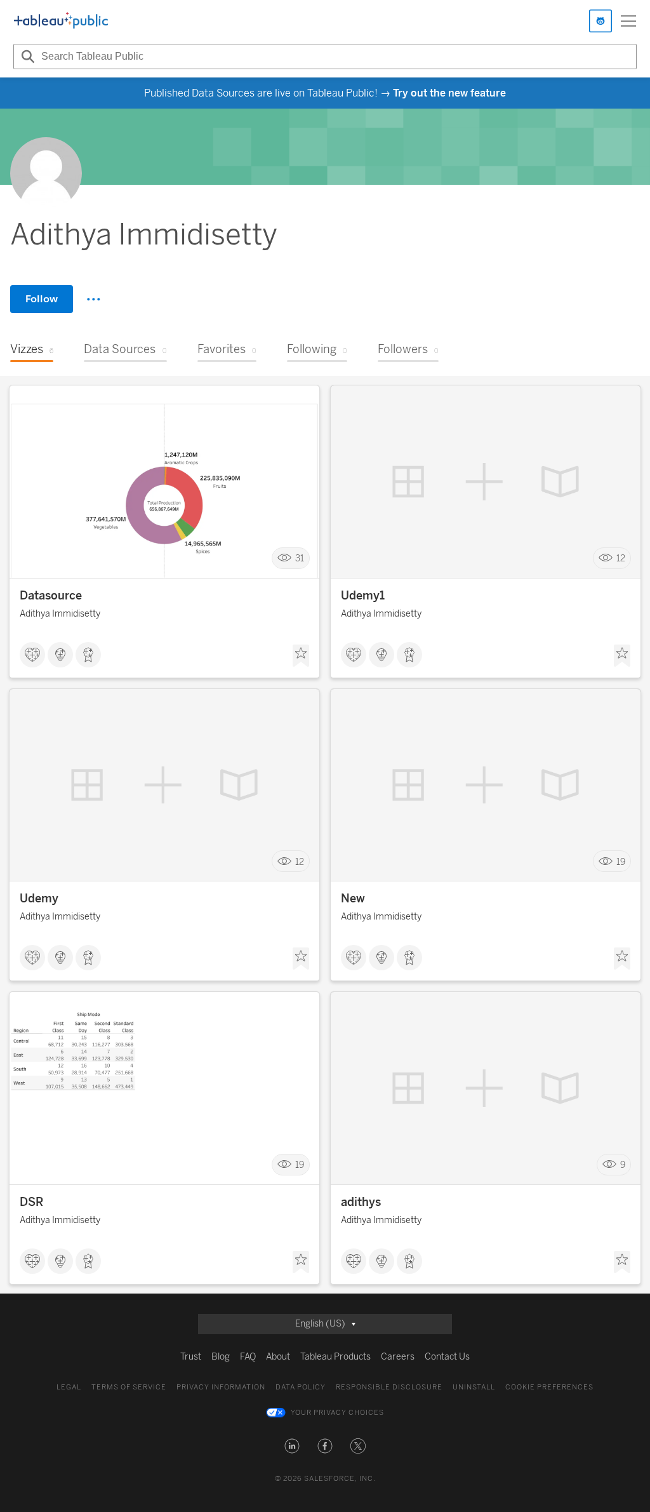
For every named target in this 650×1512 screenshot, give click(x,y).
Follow (41, 298)
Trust (190, 1356)
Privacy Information (220, 1387)
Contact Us (447, 1356)
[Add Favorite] (301, 656)
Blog (220, 1356)
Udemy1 (363, 596)
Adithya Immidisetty (60, 613)
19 (620, 861)
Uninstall (474, 1387)
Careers (398, 1356)
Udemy (39, 899)
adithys (361, 1202)
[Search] (26, 56)
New (353, 899)
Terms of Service (128, 1387)
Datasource (51, 596)
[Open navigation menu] (628, 21)
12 (620, 558)
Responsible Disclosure (389, 1387)
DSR (31, 1202)
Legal (68, 1387)
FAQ (248, 1356)
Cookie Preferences (549, 1387)
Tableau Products (335, 1356)
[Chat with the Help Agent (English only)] (600, 21)
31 (299, 558)
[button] (292, 1446)
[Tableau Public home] (61, 21)
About (278, 1356)
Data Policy (300, 1387)
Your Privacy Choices (337, 1412)
